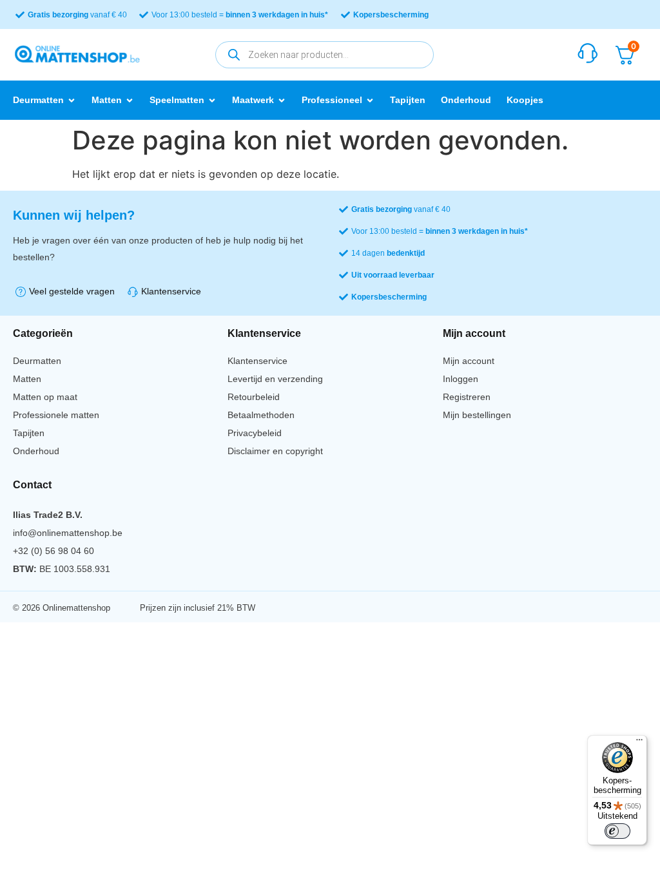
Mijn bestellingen (477, 415)
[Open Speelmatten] (212, 100)
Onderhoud (36, 451)
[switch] (617, 831)
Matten (27, 379)
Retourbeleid (254, 397)
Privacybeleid (255, 433)
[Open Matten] (129, 100)
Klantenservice (257, 361)
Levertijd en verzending (275, 379)
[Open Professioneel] (369, 100)
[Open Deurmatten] (71, 100)
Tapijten (28, 433)
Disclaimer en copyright (275, 451)
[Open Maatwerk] (281, 100)
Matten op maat (45, 397)
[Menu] (639, 743)
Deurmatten (37, 361)
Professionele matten (56, 415)
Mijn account (468, 361)
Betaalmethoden (261, 415)
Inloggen (460, 379)
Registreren (466, 397)
